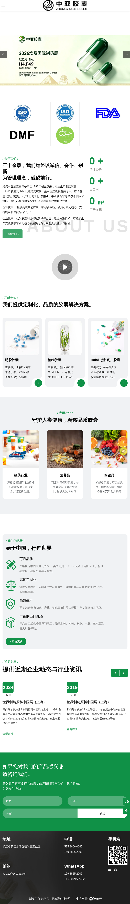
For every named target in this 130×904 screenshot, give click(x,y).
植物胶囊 (54, 360)
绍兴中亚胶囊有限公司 (57, 898)
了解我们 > (12, 234)
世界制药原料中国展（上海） (60, 702)
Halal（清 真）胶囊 (105, 360)
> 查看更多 (16, 641)
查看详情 (43, 729)
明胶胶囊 (12, 360)
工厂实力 (37, 67)
